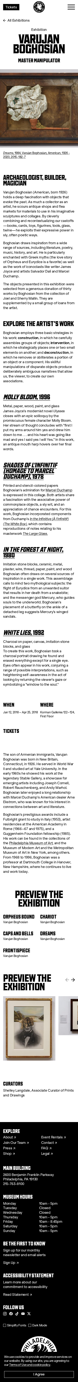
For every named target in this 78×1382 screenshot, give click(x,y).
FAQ (44, 1148)
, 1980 (33, 552)
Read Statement (16, 1294)
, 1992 (23, 632)
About (8, 1137)
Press (7, 1148)
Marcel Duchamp (59, 490)
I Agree (39, 1374)
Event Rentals (52, 1137)
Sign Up (9, 1263)
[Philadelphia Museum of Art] (39, 7)
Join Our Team (14, 1142)
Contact (47, 1142)
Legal (45, 1153)
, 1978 (30, 471)
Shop (7, 1153)
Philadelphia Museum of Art (31, 843)
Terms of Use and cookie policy (29, 1364)
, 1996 (26, 396)
